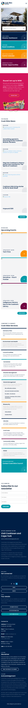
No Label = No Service (10, 393)
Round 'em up (14, 95)
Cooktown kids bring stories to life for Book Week (13, 187)
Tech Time (7, 252)
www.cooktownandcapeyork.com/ (10, 539)
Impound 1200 (8, 209)
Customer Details (14, 614)
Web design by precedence (14, 704)
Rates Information (14, 610)
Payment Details (14, 607)
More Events (22, 313)
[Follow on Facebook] (11, 584)
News (14, 587)
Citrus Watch (8, 411)
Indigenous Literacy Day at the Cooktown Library (10, 304)
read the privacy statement (10, 669)
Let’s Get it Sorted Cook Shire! (12, 391)
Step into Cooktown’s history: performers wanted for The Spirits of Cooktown (13, 164)
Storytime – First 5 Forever (9, 278)
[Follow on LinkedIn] (17, 584)
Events (14, 591)
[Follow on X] (14, 584)
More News (22, 216)
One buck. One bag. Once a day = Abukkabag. (13, 397)
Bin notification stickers (10, 388)
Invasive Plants (8, 414)
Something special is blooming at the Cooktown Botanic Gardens (13, 140)
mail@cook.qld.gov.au (10, 634)
